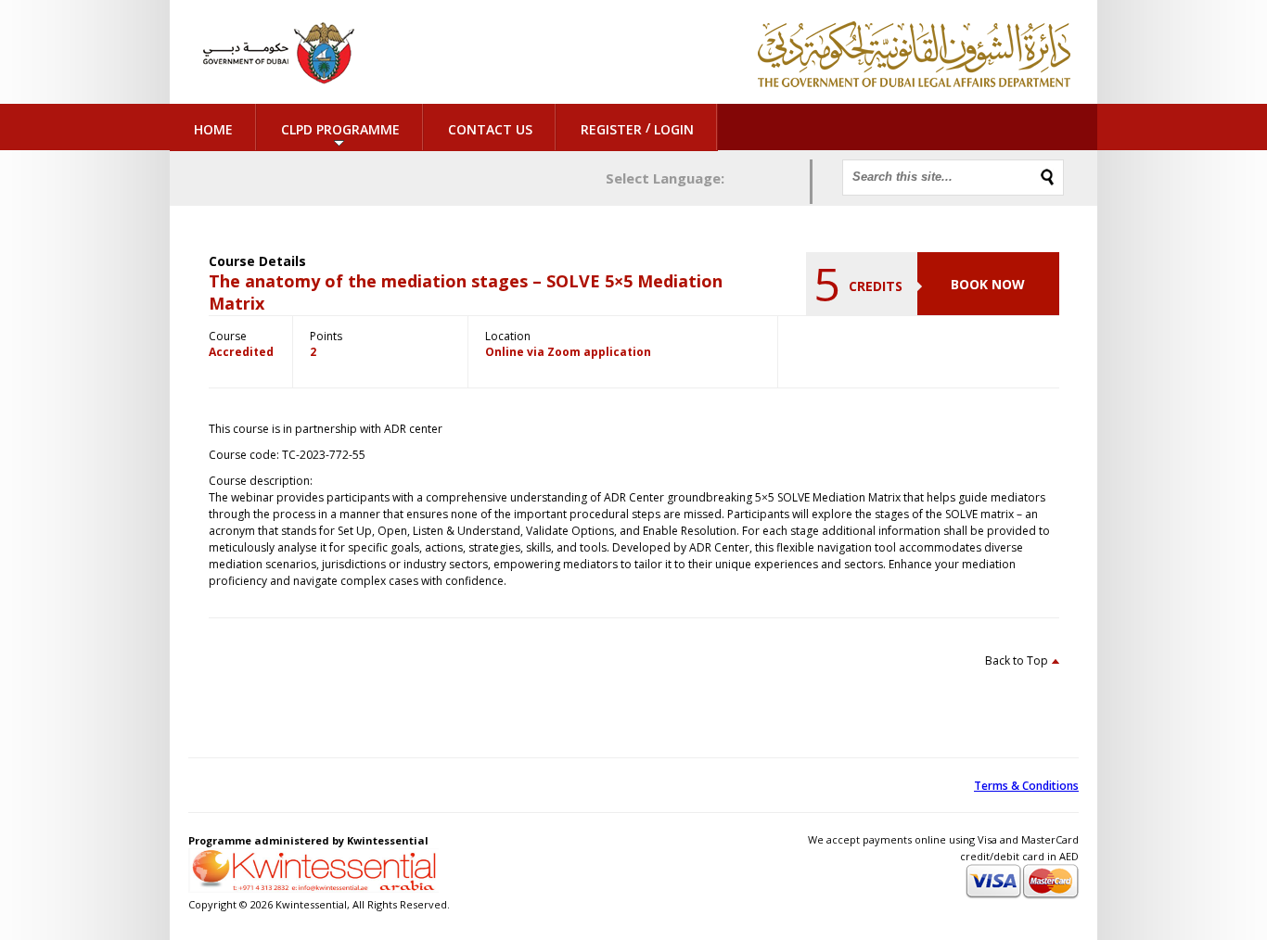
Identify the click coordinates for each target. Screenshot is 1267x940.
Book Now (988, 284)
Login (674, 129)
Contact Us (490, 129)
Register (611, 129)
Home (213, 129)
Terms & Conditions (1026, 786)
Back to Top (1016, 660)
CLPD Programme (340, 129)
